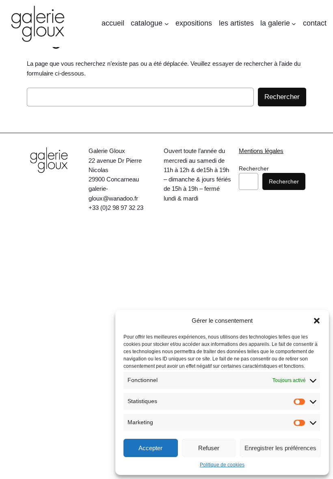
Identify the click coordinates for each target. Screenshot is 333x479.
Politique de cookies (222, 465)
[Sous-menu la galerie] (294, 24)
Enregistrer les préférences (280, 447)
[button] (317, 321)
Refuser (208, 447)
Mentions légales (261, 150)
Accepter (150, 447)
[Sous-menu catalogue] (166, 24)
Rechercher (282, 97)
